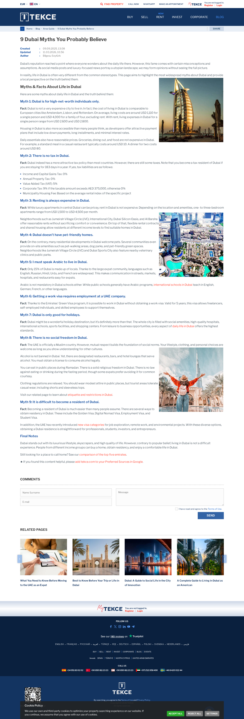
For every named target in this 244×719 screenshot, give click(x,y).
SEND (211, 515)
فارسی (186, 644)
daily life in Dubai (183, 326)
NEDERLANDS (173, 644)
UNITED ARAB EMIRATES (143, 658)
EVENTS (147, 652)
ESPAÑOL (136, 644)
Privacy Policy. (143, 700)
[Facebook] (111, 626)
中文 (114, 644)
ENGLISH (59, 644)
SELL (144, 17)
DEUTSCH (124, 644)
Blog (38, 28)
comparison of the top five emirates (102, 454)
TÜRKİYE (109, 658)
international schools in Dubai (173, 284)
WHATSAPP (149, 4)
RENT (160, 17)
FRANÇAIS (72, 644)
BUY (130, 17)
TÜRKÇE (105, 644)
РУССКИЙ (85, 644)
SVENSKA (159, 644)
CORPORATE (199, 17)
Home (29, 28)
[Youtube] (128, 626)
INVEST (177, 17)
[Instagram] (120, 626)
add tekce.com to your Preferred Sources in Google (109, 461)
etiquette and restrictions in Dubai (90, 394)
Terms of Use (214, 509)
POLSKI (147, 644)
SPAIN (100, 658)
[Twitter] (115, 626)
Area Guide (48, 28)
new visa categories (91, 424)
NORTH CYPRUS (123, 658)
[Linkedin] (124, 626)
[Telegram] (133, 626)
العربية (95, 644)
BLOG (220, 17)
